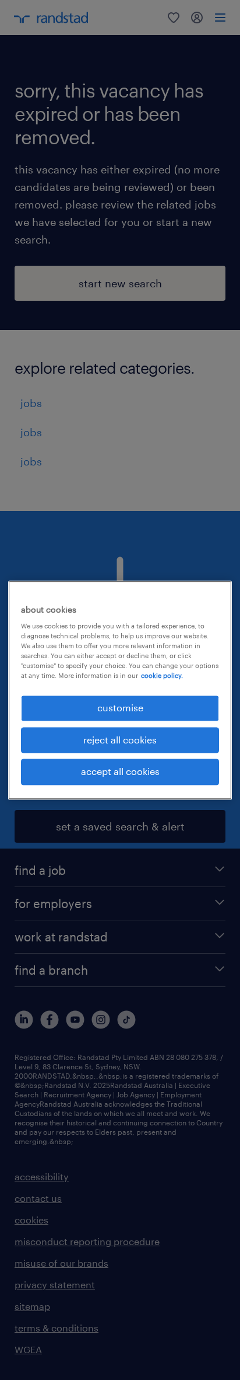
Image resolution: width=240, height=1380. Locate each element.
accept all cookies (120, 771)
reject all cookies (120, 739)
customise (120, 708)
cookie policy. (162, 676)
